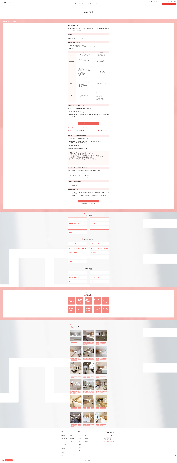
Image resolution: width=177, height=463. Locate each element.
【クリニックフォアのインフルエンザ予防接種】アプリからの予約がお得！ (78, 249)
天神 (85, 442)
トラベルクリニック (72, 243)
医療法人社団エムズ (109, 437)
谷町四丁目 (86, 441)
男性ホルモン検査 (72, 441)
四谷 (80, 450)
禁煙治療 (63, 452)
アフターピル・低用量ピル (95, 277)
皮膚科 (63, 455)
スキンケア (71, 272)
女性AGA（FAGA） (65, 436)
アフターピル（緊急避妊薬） (65, 446)
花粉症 (92, 219)
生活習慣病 (93, 223)
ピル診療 (63, 441)
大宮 (85, 436)
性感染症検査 (72, 438)
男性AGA (63, 435)
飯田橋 (80, 436)
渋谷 (80, 442)
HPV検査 (71, 436)
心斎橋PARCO (87, 439)
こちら (73, 119)
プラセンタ (93, 272)
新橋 (80, 444)
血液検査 (71, 435)
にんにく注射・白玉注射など (74, 277)
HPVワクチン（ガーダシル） (96, 243)
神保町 (80, 451)
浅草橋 (80, 435)
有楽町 (80, 448)
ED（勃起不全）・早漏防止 (65, 450)
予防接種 (70, 261)
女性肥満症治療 (64, 438)
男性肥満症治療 (64, 439)
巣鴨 (80, 445)
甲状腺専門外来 (93, 227)
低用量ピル (64, 442)
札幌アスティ (87, 435)
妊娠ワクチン (93, 252)
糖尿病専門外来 (71, 219)
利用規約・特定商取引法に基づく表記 (109, 441)
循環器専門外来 (71, 232)
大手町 (80, 439)
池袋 (80, 438)
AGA (92, 281)
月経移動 (64, 444)
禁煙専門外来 (71, 227)
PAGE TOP (175, 454)
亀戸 (80, 441)
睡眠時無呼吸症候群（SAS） (74, 223)
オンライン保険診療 (65, 453)
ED (69, 281)
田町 (80, 447)
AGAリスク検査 (72, 439)
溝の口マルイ (87, 438)
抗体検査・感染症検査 (73, 252)
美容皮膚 (63, 448)
